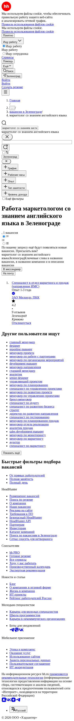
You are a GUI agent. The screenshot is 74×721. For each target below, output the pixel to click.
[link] (8, 70)
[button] (6, 80)
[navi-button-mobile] (5, 92)
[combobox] (20, 128)
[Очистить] (7, 137)
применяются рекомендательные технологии (35, 675)
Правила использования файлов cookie (28, 31)
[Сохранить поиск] (5, 147)
